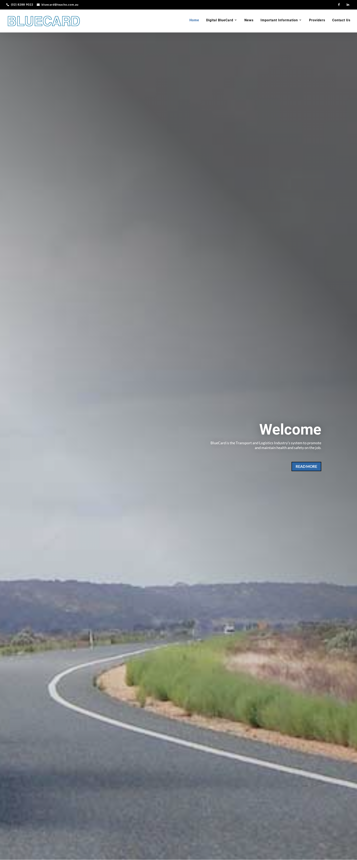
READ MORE (306, 466)
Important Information (279, 20)
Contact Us (341, 20)
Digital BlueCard (219, 20)
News (248, 20)
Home (194, 20)
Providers (317, 20)
